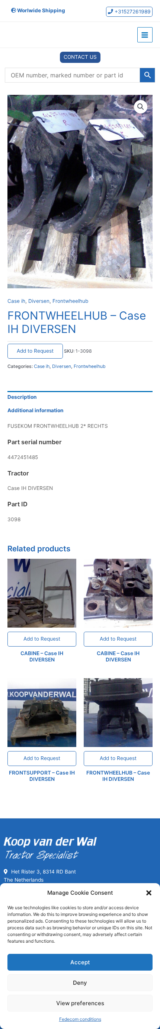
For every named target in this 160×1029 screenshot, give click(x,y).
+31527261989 (132, 12)
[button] (149, 893)
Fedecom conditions (80, 1019)
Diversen (38, 301)
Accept (80, 962)
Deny (80, 982)
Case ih (16, 301)
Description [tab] (22, 397)
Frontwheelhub (70, 301)
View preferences (80, 1003)
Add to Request (35, 351)
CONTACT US (80, 57)
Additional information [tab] (35, 410)
